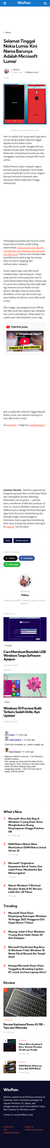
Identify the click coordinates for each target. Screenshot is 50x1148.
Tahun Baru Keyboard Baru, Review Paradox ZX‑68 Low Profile (30, 1047)
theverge (11, 425)
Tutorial (8, 645)
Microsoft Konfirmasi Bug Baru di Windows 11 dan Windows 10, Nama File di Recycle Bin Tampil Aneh (26, 951)
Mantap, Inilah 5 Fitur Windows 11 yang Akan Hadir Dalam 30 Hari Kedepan (26, 935)
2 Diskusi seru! (31, 72)
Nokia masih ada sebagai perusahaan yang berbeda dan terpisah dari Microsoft (24, 251)
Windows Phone (22, 540)
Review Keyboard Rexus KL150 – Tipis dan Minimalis (24, 1026)
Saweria (10, 526)
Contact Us (8, 1126)
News (8, 32)
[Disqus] (25, 764)
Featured (22, 1040)
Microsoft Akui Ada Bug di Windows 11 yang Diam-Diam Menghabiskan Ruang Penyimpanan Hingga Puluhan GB (26, 825)
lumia (8, 540)
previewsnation (37, 425)
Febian (16, 69)
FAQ (5, 1129)
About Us (29, 1126)
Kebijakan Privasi (11, 1132)
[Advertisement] (25, 17)
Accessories (7, 1020)
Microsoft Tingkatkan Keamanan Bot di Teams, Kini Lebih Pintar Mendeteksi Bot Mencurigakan (25, 867)
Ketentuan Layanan (34, 1129)
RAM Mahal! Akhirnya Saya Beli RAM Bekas (30, 1067)
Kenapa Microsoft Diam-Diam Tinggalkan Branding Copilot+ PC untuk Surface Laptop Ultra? (27, 969)
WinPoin (24, 3)
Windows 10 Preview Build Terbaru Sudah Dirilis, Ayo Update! (22, 712)
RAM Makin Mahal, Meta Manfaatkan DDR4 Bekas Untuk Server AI (27, 847)
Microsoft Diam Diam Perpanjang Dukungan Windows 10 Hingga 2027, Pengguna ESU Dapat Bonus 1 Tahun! (27, 917)
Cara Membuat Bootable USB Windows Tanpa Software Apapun (24, 655)
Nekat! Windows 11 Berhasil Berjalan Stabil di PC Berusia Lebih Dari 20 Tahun (25, 889)
